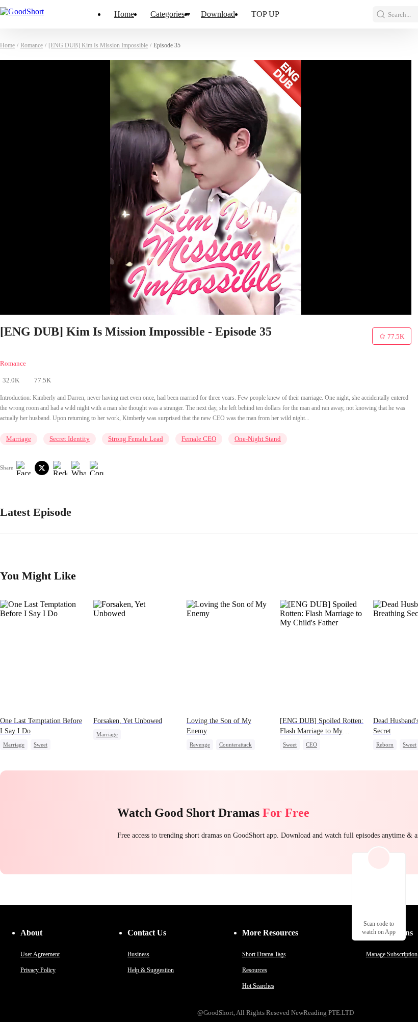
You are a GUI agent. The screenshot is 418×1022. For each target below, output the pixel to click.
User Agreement (40, 954)
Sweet (40, 744)
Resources (254, 970)
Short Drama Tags (264, 954)
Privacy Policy (38, 970)
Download (218, 14)
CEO (311, 744)
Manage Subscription (391, 954)
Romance (31, 45)
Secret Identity (69, 439)
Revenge (200, 744)
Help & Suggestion (150, 970)
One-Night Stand (257, 439)
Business (138, 954)
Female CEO (198, 439)
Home (124, 14)
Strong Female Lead (135, 439)
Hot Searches (258, 985)
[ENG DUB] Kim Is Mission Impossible (98, 45)
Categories (167, 14)
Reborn (385, 744)
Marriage (18, 439)
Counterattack (235, 744)
